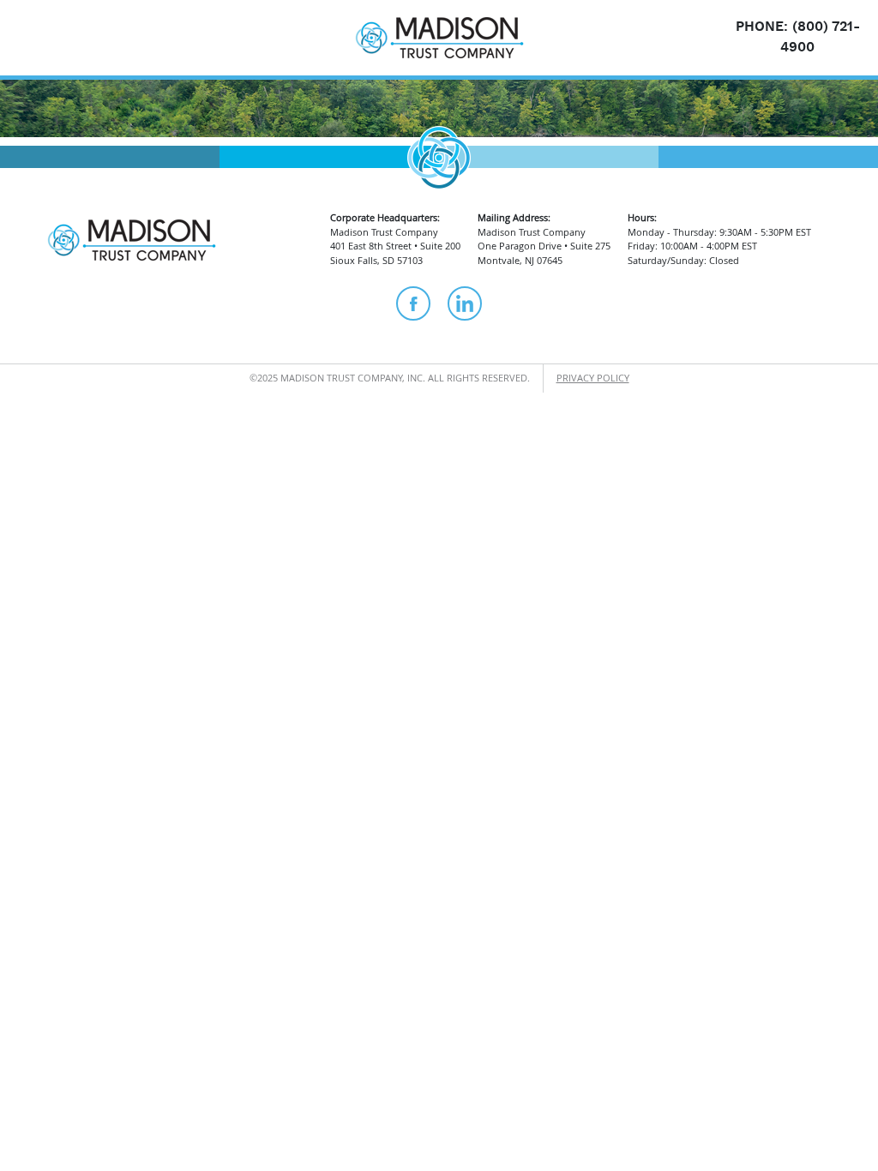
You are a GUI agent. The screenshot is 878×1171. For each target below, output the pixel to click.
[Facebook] (413, 303)
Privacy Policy (592, 377)
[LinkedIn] (465, 303)
